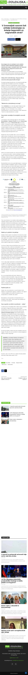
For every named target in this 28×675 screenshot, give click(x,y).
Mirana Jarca (4, 364)
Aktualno (3, 410)
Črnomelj (13, 362)
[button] (2, 7)
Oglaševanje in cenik (14, 657)
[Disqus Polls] (14, 444)
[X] (5, 370)
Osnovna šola (10, 364)
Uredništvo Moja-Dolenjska (14, 650)
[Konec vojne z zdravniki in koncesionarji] (5, 421)
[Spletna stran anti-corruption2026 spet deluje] (14, 622)
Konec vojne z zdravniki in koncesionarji (10, 606)
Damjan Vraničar (19, 362)
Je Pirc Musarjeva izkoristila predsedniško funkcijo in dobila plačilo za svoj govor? (17, 414)
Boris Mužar (8, 362)
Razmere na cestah (16, 22)
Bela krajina (6, 18)
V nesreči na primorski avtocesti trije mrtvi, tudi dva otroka (14, 555)
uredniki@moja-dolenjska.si (18, 660)
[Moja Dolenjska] (14, 2)
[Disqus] (14, 478)
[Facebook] (2, 370)
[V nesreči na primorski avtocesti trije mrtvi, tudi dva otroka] (5, 408)
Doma (2, 18)
